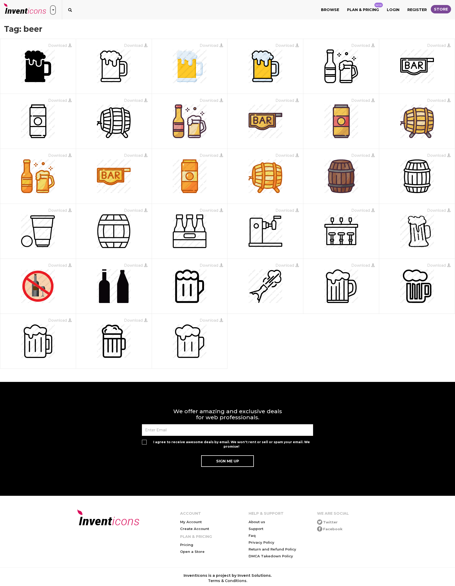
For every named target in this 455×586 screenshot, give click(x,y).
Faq (252, 535)
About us (257, 522)
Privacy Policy (261, 542)
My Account (191, 522)
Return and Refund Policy (272, 549)
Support (256, 529)
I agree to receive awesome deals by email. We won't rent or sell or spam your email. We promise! (231, 444)
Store (441, 9)
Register (417, 9)
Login (393, 9)
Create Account (194, 529)
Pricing (186, 545)
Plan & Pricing (364, 8)
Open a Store (192, 551)
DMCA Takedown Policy (271, 556)
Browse (330, 9)
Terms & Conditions (227, 580)
